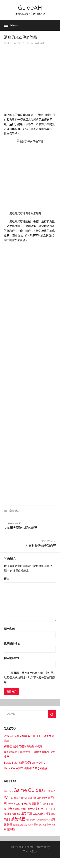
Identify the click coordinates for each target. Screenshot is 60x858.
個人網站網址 (12, 658)
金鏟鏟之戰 (18, 825)
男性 (53, 814)
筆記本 (7, 819)
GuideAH (30, 7)
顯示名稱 (10, 628)
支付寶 (39, 808)
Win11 (9, 798)
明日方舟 (48, 809)
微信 (39, 803)
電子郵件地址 (13, 643)
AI (5, 791)
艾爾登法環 (41, 819)
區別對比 (46, 798)
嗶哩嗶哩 (11, 804)
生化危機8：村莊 (41, 813)
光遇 (30, 798)
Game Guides (29, 790)
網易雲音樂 (30, 819)
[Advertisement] (30, 80)
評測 (9, 824)
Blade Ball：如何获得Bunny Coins (24, 762)
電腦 (44, 825)
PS (45, 791)
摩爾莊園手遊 (28, 809)
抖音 (9, 808)
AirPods (9, 791)
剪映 (34, 798)
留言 (7, 578)
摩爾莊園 (16, 809)
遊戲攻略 (14, 510)
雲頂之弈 (38, 825)
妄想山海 (26, 803)
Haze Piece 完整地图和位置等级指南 (26, 768)
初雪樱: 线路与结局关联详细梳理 (23, 746)
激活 (19, 814)
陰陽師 (30, 825)
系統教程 (18, 819)
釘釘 (25, 825)
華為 (48, 819)
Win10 (51, 791)
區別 (39, 798)
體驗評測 (10, 829)
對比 (34, 803)
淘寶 (14, 814)
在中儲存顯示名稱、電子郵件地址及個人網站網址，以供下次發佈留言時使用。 (29, 677)
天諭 (18, 804)
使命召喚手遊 (20, 798)
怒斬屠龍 (46, 804)
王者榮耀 (26, 813)
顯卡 (49, 824)
